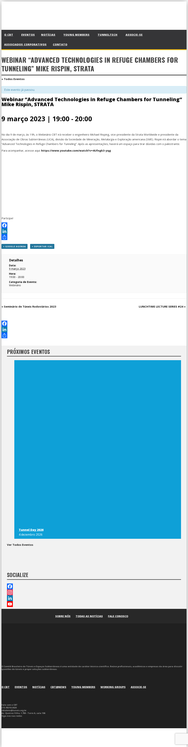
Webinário (15, 285)
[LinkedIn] (94, 231)
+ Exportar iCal (42, 246)
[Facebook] (94, 225)
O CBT (5, 687)
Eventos (28, 34)
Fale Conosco (118, 616)
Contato (60, 44)
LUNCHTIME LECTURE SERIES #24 (162, 306)
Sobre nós (62, 616)
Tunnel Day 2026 (31, 530)
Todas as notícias (89, 616)
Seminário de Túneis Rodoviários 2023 (28, 306)
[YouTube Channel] (94, 604)
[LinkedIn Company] (94, 598)
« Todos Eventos (13, 79)
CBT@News (58, 687)
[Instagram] (94, 592)
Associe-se (134, 34)
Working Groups (113, 687)
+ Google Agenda (14, 246)
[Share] (94, 237)
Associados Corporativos (25, 44)
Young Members (83, 687)
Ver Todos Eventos (20, 545)
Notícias (38, 687)
